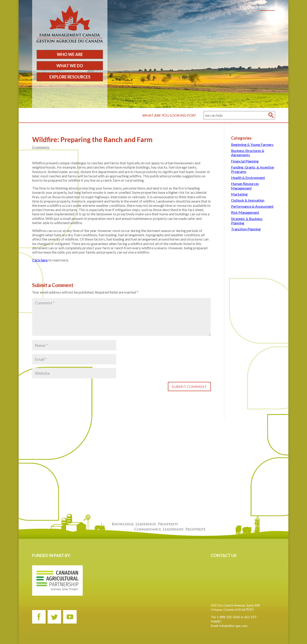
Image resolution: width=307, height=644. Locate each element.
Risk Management (245, 212)
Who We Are (70, 54)
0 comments (40, 147)
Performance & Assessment (252, 206)
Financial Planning (245, 161)
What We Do (69, 65)
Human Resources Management (245, 185)
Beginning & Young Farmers (252, 144)
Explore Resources (69, 76)
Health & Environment (248, 177)
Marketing (239, 194)
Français (249, 7)
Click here (40, 260)
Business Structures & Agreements (247, 152)
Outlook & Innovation (247, 200)
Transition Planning (246, 229)
